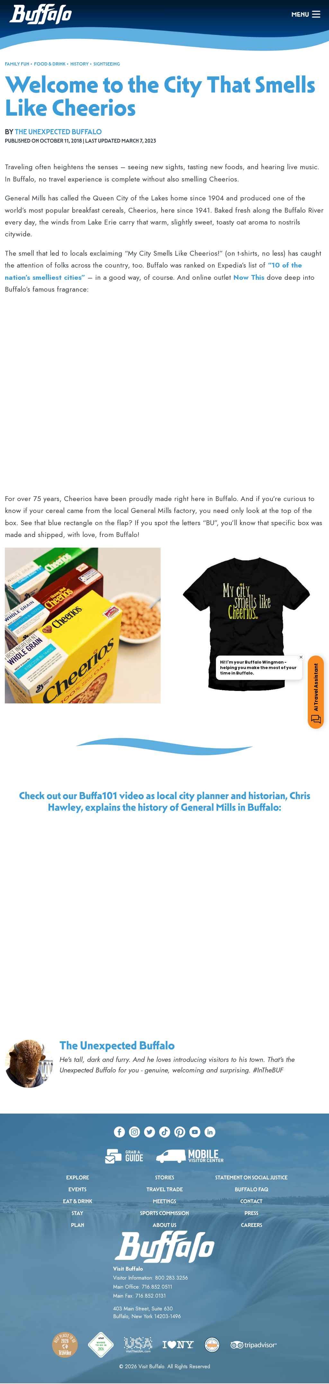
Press (251, 1213)
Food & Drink (50, 64)
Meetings (164, 1201)
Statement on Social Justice (251, 1177)
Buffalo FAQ (251, 1189)
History (79, 64)
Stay (77, 1213)
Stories (164, 1177)
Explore (77, 1177)
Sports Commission (164, 1213)
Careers (251, 1225)
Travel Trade (165, 1189)
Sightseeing (106, 64)
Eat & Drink (77, 1201)
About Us (164, 1225)
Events (77, 1189)
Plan (77, 1225)
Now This (248, 277)
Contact (251, 1201)
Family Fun (17, 64)
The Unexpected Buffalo (58, 132)
